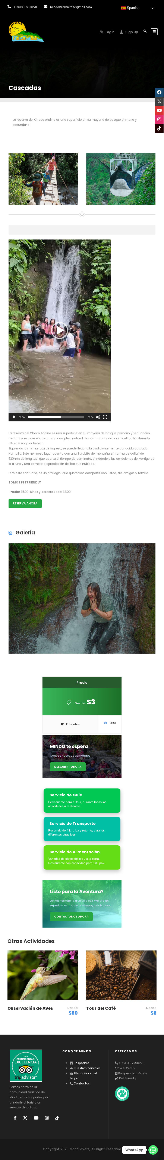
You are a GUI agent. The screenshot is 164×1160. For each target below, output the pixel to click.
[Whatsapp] (153, 1150)
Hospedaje (81, 1063)
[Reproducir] (14, 417)
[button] (59, 330)
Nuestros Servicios (87, 1068)
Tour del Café (101, 1008)
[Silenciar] (98, 417)
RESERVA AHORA (25, 503)
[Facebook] (15, 1118)
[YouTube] (36, 1118)
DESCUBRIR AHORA (67, 767)
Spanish (132, 8)
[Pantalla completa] (105, 417)
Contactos (82, 1083)
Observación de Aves (30, 1008)
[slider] (56, 417)
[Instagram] (47, 1118)
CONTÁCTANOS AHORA (71, 917)
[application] (60, 330)
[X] (25, 1118)
